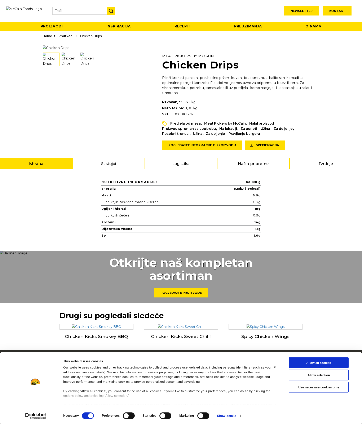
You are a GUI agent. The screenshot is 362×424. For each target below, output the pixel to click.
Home (47, 36)
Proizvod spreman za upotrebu (189, 129)
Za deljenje (283, 129)
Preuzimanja (248, 26)
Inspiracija (118, 26)
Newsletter (302, 11)
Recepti (183, 26)
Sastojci (108, 163)
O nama (313, 26)
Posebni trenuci (175, 134)
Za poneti (248, 129)
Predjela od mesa (185, 123)
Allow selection (319, 375)
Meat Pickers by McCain (225, 123)
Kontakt (337, 11)
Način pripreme (253, 163)
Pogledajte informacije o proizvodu (202, 145)
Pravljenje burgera (244, 134)
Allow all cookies (318, 363)
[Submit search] (111, 11)
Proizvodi (52, 26)
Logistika (181, 163)
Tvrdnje (325, 163)
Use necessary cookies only (318, 387)
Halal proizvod (261, 123)
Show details (226, 416)
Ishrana (36, 163)
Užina (265, 129)
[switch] (129, 415)
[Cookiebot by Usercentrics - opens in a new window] (35, 416)
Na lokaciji (228, 129)
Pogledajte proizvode (181, 293)
